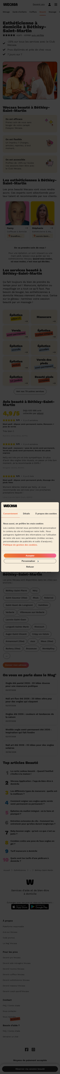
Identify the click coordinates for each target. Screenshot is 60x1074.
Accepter (30, 555)
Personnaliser (28, 561)
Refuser (30, 566)
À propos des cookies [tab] (46, 513)
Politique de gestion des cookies (20, 545)
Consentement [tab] (10, 513)
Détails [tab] (26, 513)
